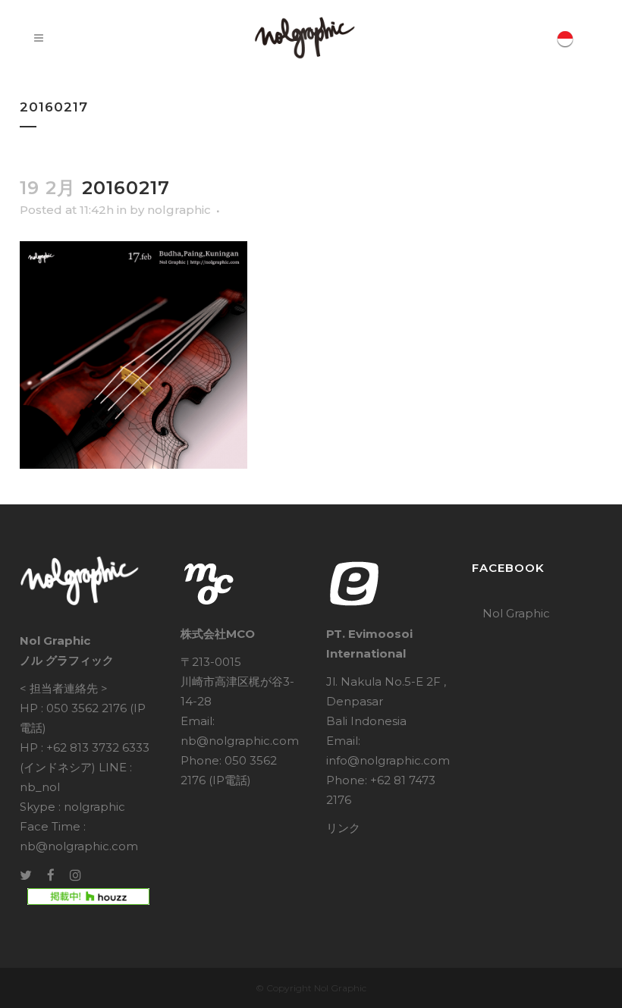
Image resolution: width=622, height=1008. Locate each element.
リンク (343, 828)
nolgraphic (179, 210)
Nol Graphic (516, 613)
